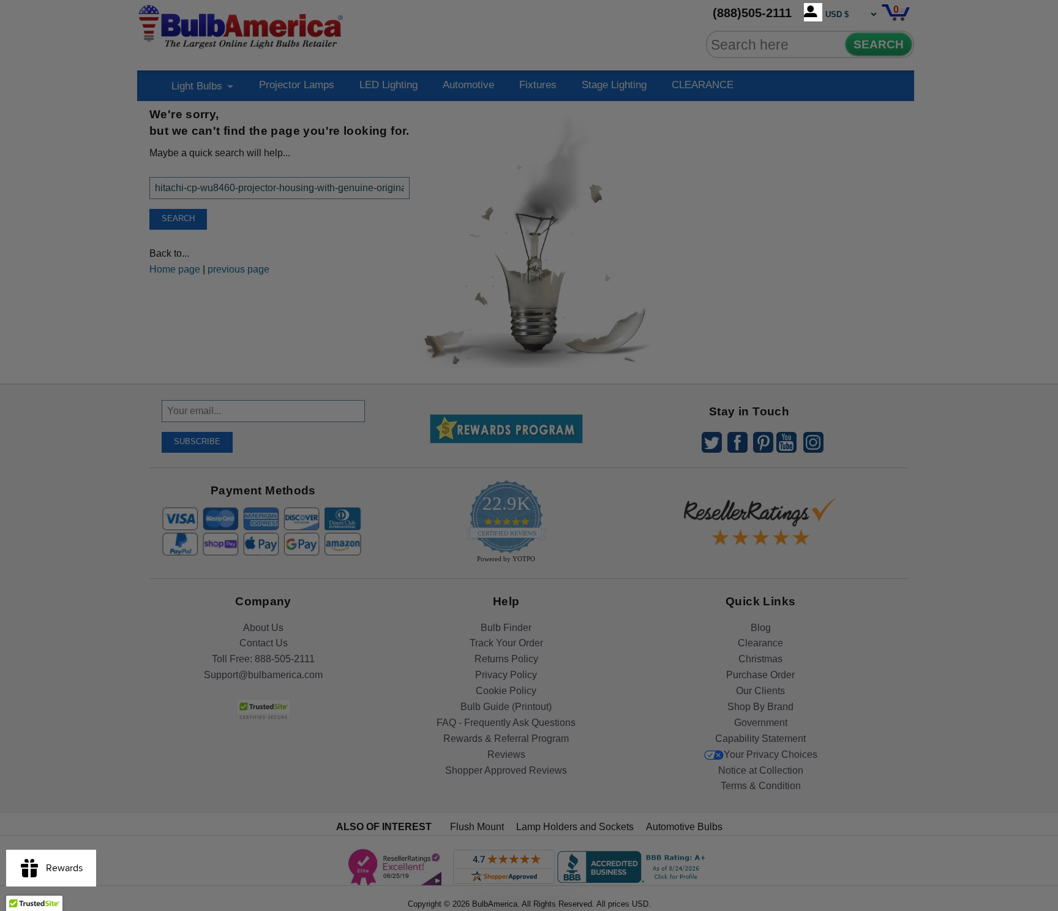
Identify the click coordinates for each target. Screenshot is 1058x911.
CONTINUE (529, 555)
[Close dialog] (656, 319)
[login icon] (813, 12)
